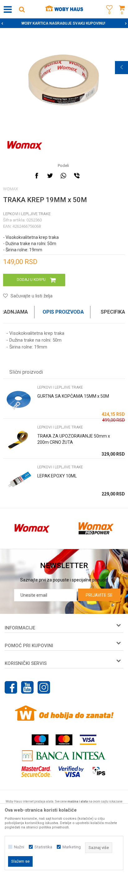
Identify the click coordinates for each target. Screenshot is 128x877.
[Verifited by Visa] (71, 771)
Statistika (43, 847)
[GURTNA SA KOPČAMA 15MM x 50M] (18, 400)
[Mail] (90, 175)
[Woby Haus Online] (64, 9)
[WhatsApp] (63, 175)
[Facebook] (36, 175)
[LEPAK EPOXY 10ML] (18, 479)
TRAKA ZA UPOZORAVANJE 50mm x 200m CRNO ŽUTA (73, 439)
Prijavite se (99, 595)
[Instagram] (44, 687)
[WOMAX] (24, 145)
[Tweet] (50, 175)
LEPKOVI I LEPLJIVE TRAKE (27, 213)
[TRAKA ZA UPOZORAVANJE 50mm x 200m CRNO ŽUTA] (18, 440)
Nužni (19, 847)
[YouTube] (27, 687)
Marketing (71, 847)
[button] (22, 9)
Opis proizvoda (63, 312)
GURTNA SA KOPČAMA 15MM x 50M (73, 396)
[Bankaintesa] (64, 755)
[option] (64, 80)
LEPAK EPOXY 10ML (57, 475)
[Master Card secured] (36, 771)
